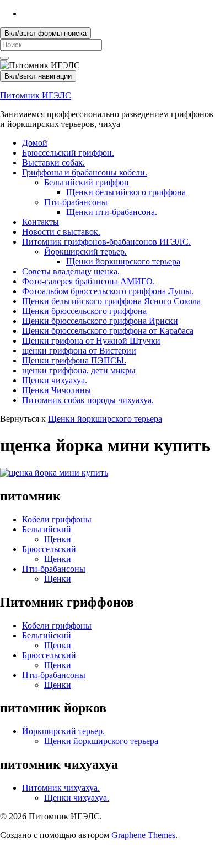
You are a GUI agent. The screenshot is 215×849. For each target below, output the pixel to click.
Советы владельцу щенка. (71, 271)
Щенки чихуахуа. (54, 380)
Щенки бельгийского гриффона (126, 192)
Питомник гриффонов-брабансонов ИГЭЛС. (106, 241)
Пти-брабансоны (76, 202)
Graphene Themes (143, 835)
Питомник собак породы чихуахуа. (88, 400)
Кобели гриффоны (57, 519)
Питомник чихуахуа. (61, 787)
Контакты (40, 222)
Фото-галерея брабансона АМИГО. (88, 281)
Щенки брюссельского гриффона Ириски (100, 321)
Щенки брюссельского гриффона (84, 311)
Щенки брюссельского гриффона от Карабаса (108, 330)
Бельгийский (46, 529)
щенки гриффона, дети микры (79, 370)
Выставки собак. (53, 162)
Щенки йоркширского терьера (123, 261)
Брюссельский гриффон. (68, 152)
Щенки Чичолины (56, 390)
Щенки (57, 539)
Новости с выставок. (61, 231)
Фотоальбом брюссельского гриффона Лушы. (108, 291)
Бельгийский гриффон (86, 182)
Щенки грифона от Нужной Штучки (91, 340)
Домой (34, 142)
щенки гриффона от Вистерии (79, 350)
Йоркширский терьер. (85, 251)
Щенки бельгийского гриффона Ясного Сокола (111, 301)
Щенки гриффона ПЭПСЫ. (74, 360)
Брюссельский (49, 549)
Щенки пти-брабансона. (111, 212)
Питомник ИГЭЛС (35, 95)
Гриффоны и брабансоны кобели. (84, 172)
